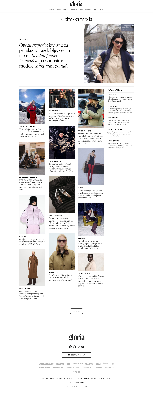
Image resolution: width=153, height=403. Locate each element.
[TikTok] (78, 346)
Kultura (88, 10)
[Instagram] (74, 346)
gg (95, 10)
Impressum (45, 379)
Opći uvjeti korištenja (84, 379)
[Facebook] (70, 346)
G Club (101, 10)
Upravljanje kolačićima (76, 383)
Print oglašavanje (98, 379)
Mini (81, 10)
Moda (58, 10)
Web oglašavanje (69, 379)
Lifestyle (73, 10)
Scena (51, 10)
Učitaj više (76, 311)
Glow (65, 10)
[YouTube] (82, 347)
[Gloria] (76, 4)
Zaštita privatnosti (56, 379)
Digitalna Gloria (78, 355)
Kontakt (108, 379)
